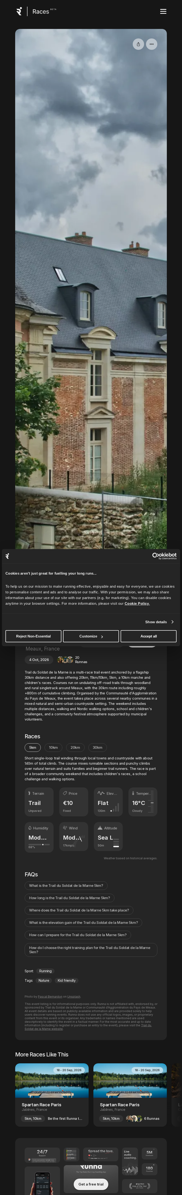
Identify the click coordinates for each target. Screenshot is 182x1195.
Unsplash (73, 996)
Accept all (149, 636)
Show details (156, 622)
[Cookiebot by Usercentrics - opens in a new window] (156, 556)
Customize (88, 636)
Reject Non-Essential (33, 636)
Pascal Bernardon (50, 996)
